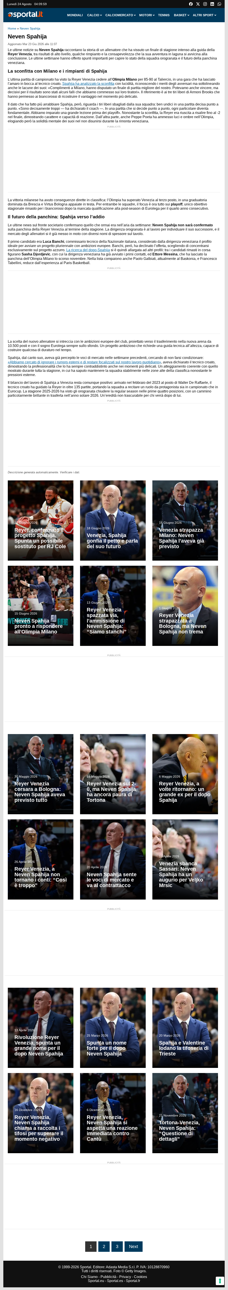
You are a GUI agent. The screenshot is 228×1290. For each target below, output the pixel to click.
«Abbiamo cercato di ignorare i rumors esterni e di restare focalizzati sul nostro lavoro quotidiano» (84, 362)
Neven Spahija (30, 28)
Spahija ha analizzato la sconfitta (88, 84)
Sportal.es (115, 1281)
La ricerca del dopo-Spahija (88, 250)
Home (12, 28)
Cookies (140, 1277)
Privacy (125, 1277)
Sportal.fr (133, 1281)
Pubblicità (108, 1277)
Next (133, 1246)
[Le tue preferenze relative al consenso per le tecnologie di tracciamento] (220, 1281)
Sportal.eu (96, 1281)
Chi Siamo (89, 1277)
